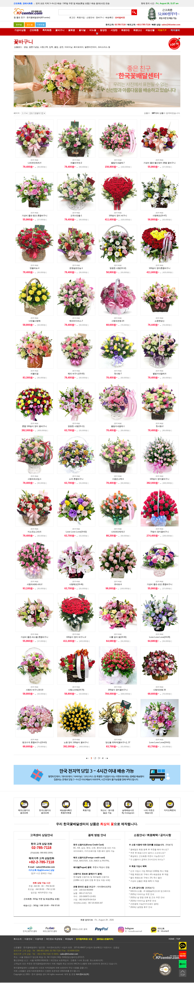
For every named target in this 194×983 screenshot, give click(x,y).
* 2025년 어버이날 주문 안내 (141, 894)
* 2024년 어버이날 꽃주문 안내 (142, 901)
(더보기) (169, 845)
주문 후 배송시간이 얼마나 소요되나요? (147, 853)
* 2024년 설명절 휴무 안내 (140, 907)
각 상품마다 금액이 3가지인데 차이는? (147, 859)
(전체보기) (149, 888)
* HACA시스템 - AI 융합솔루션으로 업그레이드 (149, 891)
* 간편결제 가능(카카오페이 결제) (143, 904)
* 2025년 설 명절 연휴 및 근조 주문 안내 (146, 897)
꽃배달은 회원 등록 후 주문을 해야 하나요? (149, 849)
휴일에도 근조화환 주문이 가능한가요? (147, 856)
